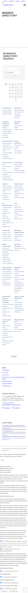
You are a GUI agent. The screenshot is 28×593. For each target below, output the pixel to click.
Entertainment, (5, 255)
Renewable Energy (18, 152)
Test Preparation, (5, 156)
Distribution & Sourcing (17, 122)
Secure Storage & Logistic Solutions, (7, 309)
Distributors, (16, 129)
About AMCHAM (5, 370)
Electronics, (4, 236)
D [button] (18, 84)
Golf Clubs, (10, 331)
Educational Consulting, (7, 143)
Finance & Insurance (7, 162)
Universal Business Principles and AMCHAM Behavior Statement (13, 378)
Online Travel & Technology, (7, 340)
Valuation (16, 292)
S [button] (18, 93)
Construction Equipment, (7, 131)
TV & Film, (4, 263)
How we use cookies (5, 472)
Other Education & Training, (7, 147)
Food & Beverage (18, 162)
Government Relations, (6, 271)
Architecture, (4, 127)
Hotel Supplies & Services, (7, 337)
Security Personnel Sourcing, (6, 312)
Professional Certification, (7, 152)
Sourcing (21, 129)
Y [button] (21, 97)
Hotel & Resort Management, (5, 334)
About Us (5, 1)
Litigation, (16, 213)
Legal (15, 203)
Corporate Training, (18, 186)
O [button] (21, 90)
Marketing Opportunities (7, 381)
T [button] (21, 93)
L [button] (12, 90)
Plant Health (16, 117)
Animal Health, (17, 113)
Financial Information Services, (6, 167)
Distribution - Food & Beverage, (18, 126)
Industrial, (9, 236)
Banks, (3, 164)
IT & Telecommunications (7, 204)
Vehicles (19, 331)
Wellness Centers (5, 199)
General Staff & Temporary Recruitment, (19, 190)
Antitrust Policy (5, 375)
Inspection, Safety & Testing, (7, 304)
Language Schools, (6, 145)
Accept (2, 460)
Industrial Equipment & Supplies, (18, 237)
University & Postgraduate (7, 158)
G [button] (13, 87)
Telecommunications (6, 226)
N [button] (18, 90)
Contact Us (17, 1)
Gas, (15, 149)
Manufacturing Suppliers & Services (19, 231)
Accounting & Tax (6, 108)
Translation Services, (6, 261)
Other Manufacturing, (6, 238)
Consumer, (9, 234)
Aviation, (9, 232)
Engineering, (4, 135)
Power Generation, (18, 150)
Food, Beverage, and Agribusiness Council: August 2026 (13, 425)
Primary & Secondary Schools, (6, 150)
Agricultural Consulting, (18, 110)
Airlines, (4, 323)
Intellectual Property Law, (19, 211)
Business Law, (17, 205)
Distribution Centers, (18, 304)
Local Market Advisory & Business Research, (7, 274)
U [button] (9, 97)
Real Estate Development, (19, 284)
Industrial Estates (17, 240)
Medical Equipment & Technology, (6, 194)
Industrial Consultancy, (18, 234)
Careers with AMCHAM (7, 383)
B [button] (12, 84)
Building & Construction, (7, 129)
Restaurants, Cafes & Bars (19, 172)
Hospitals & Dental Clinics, (7, 187)
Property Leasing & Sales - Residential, (19, 280)
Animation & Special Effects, (7, 250)
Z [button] (15, 100)
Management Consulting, (7, 277)
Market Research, (5, 257)
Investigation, (5, 306)
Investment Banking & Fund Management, (7, 173)
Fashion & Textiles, (18, 323)
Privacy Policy (5, 372)
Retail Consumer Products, (19, 329)
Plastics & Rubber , (6, 240)
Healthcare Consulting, (6, 186)
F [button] (10, 87)
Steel (11, 240)
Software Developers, (6, 220)
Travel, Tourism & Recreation (6, 320)
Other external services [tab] (6, 470)
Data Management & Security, (6, 214)
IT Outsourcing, (5, 216)
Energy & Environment (17, 142)
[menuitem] (5, 1)
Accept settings (4, 591)
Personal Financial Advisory (7, 179)
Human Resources (18, 184)
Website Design (10, 263)
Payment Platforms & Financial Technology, (6, 177)
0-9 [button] (6, 84)
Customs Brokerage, (18, 302)
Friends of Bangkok (6, 428)
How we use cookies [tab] (5, 466)
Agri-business (17, 108)
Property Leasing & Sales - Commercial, (19, 272)
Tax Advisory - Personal (7, 113)
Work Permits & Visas (18, 218)
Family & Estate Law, (18, 209)
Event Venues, (5, 331)
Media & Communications (6, 245)
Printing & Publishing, (6, 259)
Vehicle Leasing (17, 311)
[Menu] (24, 5)
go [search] (14, 76)
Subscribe (23, 1)
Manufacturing (6, 230)
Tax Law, (16, 216)
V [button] (12, 97)
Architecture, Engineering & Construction (5, 123)
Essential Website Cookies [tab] (7, 468)
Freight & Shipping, (18, 306)
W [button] (15, 97)
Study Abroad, (5, 154)
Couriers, (16, 300)
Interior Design (5, 137)
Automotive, (4, 232)
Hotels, (3, 339)
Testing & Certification (6, 315)
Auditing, (9, 110)
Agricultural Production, (18, 112)
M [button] (15, 90)
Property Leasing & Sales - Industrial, (19, 276)
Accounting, (4, 110)
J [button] (21, 87)
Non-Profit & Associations (17, 245)
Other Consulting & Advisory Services (7, 268)
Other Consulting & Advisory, (6, 280)
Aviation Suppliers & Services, (6, 326)
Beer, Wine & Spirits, (18, 164)
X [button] (18, 97)
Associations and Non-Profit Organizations (19, 249)
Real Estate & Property (17, 268)
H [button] (16, 87)
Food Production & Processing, (18, 167)
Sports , (15, 331)
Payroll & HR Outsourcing (19, 197)
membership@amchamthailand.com (11, 405)
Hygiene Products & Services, (6, 190)
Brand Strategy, (5, 252)
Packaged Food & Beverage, (17, 326)
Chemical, (4, 234)
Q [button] (12, 93)
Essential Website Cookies (7, 496)
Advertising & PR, (5, 248)
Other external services (6, 551)
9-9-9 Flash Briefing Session (7, 431)
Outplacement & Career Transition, (19, 194)
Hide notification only (13, 591)
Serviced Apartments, (18, 286)
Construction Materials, (6, 133)
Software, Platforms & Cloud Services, (7, 223)
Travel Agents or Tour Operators (6, 343)
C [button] (15, 84)
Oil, (17, 149)
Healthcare (5, 184)
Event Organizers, (5, 329)
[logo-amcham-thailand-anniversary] (11, 5)
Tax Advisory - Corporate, (7, 112)
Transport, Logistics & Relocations (19, 297)
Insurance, (4, 170)
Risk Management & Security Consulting (6, 283)
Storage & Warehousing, (19, 310)
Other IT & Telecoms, (6, 218)
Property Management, (18, 282)
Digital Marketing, (5, 254)
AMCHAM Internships (6, 386)
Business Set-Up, (17, 207)
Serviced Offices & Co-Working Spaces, (18, 289)
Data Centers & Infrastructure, (5, 210)
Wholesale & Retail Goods (19, 320)
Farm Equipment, (17, 115)
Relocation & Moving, (18, 308)
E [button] (21, 84)
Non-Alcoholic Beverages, (19, 170)
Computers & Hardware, (7, 207)
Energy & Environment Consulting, (18, 146)
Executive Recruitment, (18, 187)
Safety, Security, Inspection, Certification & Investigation (6, 299)
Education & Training (7, 141)
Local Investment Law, (18, 215)
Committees (11, 1)
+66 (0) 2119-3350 (9, 403)
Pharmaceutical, (5, 197)
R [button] (15, 93)
